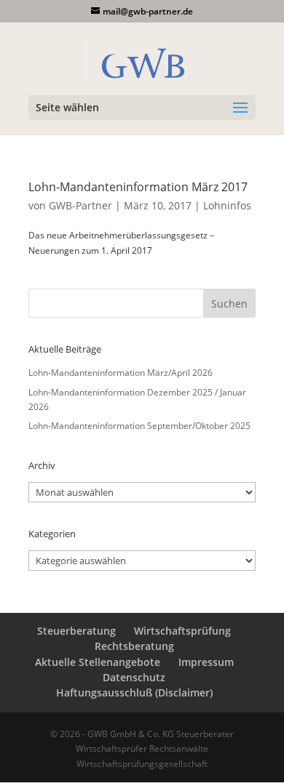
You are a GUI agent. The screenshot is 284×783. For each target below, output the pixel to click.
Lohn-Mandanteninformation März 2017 (138, 187)
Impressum (206, 662)
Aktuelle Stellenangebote (97, 662)
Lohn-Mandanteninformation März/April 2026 (120, 372)
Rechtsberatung (134, 646)
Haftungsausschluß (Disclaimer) (134, 692)
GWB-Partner (80, 205)
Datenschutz (134, 677)
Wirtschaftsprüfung (182, 631)
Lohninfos (227, 205)
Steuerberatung (76, 631)
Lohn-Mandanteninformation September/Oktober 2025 (139, 425)
